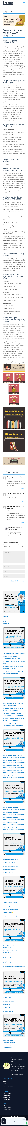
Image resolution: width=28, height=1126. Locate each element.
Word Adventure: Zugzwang (10, 859)
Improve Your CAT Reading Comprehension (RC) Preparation (11, 657)
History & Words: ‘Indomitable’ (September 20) (11, 956)
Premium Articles (7, 1047)
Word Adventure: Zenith (9, 869)
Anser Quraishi (11, 506)
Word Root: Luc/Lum (8, 1001)
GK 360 (4, 621)
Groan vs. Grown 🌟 (8, 912)
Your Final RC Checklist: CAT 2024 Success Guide (14, 662)
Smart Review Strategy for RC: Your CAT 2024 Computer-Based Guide (13, 672)
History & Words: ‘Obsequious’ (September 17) (11, 946)
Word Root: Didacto (8, 1011)
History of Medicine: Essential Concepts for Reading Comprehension (13, 719)
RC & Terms (6, 1085)
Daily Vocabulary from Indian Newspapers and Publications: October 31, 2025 (13, 808)
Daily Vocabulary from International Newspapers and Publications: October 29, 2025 (13, 777)
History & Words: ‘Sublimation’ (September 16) (11, 962)
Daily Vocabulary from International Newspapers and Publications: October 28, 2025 (13, 766)
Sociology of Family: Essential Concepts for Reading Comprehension (13, 709)
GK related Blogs (7, 1045)
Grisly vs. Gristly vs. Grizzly (10, 916)
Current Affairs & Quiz (9, 1042)
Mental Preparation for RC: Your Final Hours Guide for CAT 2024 (13, 667)
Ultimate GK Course (8, 1040)
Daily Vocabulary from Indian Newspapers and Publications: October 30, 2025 (13, 813)
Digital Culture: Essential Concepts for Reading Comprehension (13, 704)
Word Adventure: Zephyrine (10, 866)
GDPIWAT (5, 616)
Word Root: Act (7, 1007)
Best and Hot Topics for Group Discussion (14, 653)
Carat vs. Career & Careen (10, 902)
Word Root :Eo (6, 1004)
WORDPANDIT (6, 623)
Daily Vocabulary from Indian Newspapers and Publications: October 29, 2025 (13, 829)
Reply (22, 488)
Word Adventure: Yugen (9, 872)
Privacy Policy (7, 1095)
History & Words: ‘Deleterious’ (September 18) (11, 951)
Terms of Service (7, 1093)
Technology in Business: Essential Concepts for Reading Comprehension (13, 714)
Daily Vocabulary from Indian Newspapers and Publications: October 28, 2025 (13, 818)
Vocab (4, 1083)
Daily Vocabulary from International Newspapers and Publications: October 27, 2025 (13, 771)
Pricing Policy (6, 1099)
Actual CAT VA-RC (8, 1087)
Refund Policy (6, 1097)
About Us (5, 1081)
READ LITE (5, 619)
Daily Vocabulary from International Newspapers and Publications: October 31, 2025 (13, 756)
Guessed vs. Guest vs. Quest (10, 909)
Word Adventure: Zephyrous (10, 862)
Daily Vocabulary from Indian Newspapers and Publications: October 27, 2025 (13, 823)
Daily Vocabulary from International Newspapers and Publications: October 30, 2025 (13, 761)
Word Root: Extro (7, 997)
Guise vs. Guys (7, 906)
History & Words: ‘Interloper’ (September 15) (14, 967)
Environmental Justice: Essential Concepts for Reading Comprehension (13, 724)
